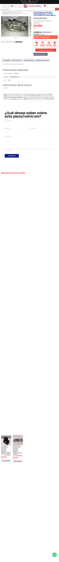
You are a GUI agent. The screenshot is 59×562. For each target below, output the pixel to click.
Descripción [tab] (6, 60)
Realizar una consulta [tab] (42, 60)
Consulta (8, 136)
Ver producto (6, 460)
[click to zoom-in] (14, 26)
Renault (16, 73)
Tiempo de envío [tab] (29, 60)
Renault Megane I (14, 77)
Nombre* (8, 128)
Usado (42, 34)
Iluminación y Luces (11, 12)
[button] (11, 6)
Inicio (3, 12)
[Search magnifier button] (57, 9)
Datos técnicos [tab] (17, 60)
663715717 (24, 1)
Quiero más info (41, 54)
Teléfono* (33, 128)
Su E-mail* (8, 120)
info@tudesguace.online (30, 3)
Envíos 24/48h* (34, 1)
